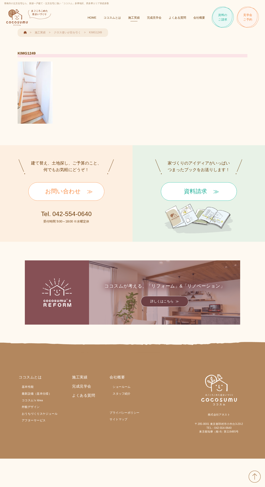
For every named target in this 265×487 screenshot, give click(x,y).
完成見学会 (154, 17)
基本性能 (28, 386)
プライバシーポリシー (124, 412)
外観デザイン (31, 406)
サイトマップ (119, 419)
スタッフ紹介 (122, 393)
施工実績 (134, 17)
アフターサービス (34, 420)
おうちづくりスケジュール (40, 413)
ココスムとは (112, 17)
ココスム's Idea (32, 400)
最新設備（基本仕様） (37, 393)
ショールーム (122, 386)
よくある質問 (177, 17)
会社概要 (199, 17)
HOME (92, 17)
